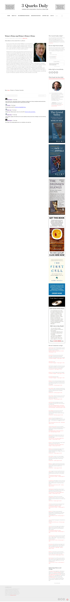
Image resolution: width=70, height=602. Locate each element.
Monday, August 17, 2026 (60, 554)
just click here (51, 43)
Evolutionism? (51, 385)
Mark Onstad (51, 558)
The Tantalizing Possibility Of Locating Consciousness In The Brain (55, 476)
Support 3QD (45, 15)
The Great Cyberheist (42, 95)
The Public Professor (52, 535)
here (9, 90)
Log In (52, 15)
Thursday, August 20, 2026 (58, 385)
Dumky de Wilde (52, 577)
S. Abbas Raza (24, 38)
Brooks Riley (51, 355)
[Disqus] (25, 111)
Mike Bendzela (51, 347)
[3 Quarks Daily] (35, 10)
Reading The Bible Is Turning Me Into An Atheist (56, 350)
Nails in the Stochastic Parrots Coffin (54, 422)
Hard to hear (51, 500)
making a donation (13, 595)
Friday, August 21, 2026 (60, 358)
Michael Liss (50, 372)
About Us (14, 15)
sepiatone (50, 418)
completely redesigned (57, 572)
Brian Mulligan (51, 410)
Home (8, 15)
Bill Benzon (50, 381)
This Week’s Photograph (52, 358)
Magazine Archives (36, 15)
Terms (56, 66)
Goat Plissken (51, 402)
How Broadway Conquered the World (11, 95)
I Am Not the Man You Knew (53, 515)
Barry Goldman (51, 388)
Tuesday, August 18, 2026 (56, 439)
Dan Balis (59, 574)
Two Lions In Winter (52, 554)
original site (52, 571)
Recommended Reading (23, 15)
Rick (49, 366)
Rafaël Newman (51, 489)
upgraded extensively (53, 574)
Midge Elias (50, 435)
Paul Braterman (51, 480)
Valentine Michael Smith (52, 426)
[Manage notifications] (67, 599)
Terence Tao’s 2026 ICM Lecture (54, 522)
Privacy (59, 66)
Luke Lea (50, 471)
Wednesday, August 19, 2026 (60, 407)
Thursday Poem (51, 369)
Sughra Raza (51, 361)
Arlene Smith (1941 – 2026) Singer (54, 547)
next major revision (52, 575)
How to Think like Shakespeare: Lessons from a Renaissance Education (57, 105)
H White (50, 504)
